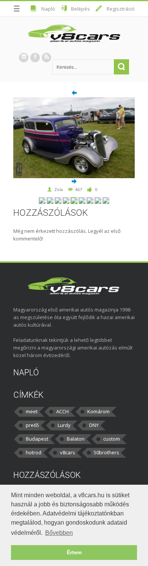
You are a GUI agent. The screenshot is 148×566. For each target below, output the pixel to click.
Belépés (80, 8)
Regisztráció (121, 8)
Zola (58, 189)
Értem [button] (74, 552)
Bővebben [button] (59, 533)
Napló (48, 8)
